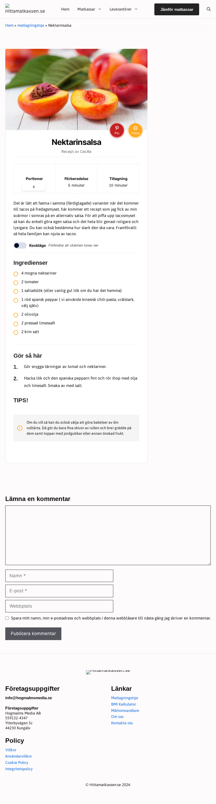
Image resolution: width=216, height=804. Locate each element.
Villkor (10, 750)
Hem (65, 9)
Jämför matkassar (176, 9)
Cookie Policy (16, 762)
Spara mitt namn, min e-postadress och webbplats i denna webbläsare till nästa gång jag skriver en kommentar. (111, 618)
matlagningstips (30, 25)
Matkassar (86, 9)
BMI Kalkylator (123, 704)
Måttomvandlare (125, 710)
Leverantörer (120, 9)
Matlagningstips (124, 698)
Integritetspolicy (19, 769)
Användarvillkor (18, 756)
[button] (207, 9)
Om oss (117, 716)
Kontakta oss (122, 723)
